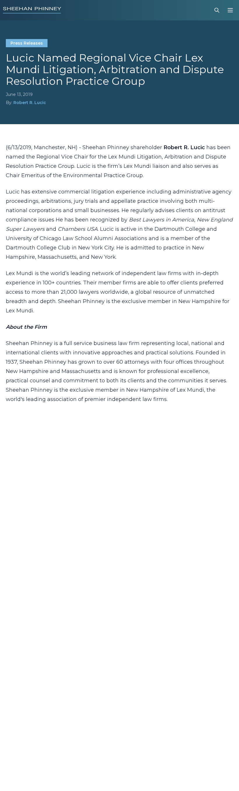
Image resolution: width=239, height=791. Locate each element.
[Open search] (217, 10)
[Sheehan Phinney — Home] (32, 10)
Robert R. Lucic (29, 102)
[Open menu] (230, 10)
